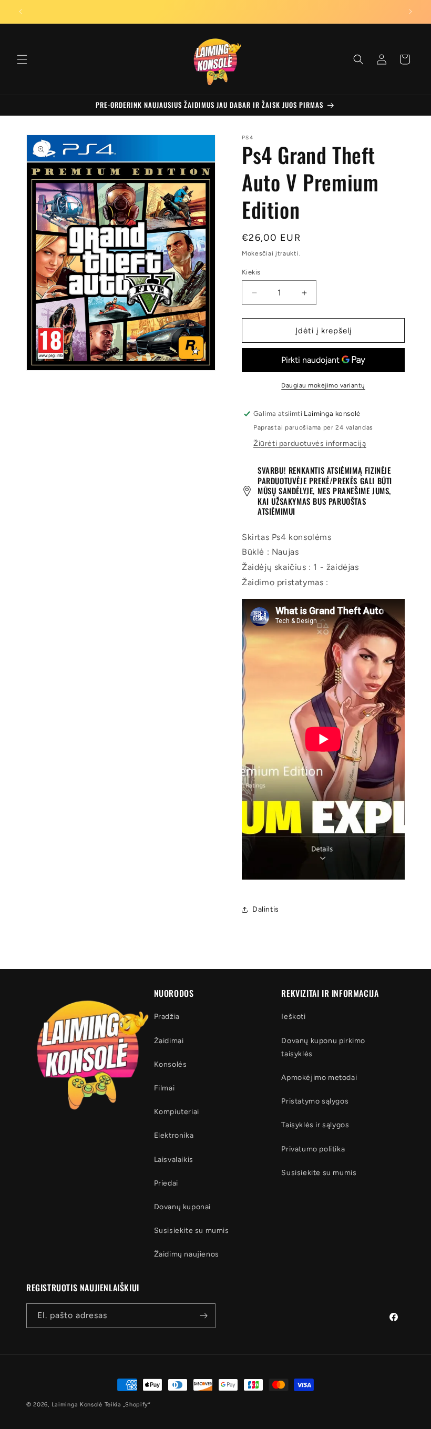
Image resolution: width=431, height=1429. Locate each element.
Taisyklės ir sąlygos (315, 1124)
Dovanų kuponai (182, 1206)
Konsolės (170, 1064)
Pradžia (167, 1016)
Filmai (164, 1088)
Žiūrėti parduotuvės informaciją (309, 443)
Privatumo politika (313, 1149)
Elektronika (174, 1135)
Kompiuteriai (176, 1111)
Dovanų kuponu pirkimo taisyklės (323, 1047)
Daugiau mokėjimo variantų (323, 385)
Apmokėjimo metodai (319, 1077)
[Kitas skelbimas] (410, 11)
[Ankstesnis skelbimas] (20, 11)
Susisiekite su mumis (191, 1230)
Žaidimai (169, 1040)
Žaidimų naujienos (186, 1254)
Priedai (166, 1183)
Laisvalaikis (173, 1159)
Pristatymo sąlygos (314, 1101)
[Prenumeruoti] (203, 1315)
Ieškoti (293, 1016)
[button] (22, 59)
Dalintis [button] (265, 909)
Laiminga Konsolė (77, 1404)
